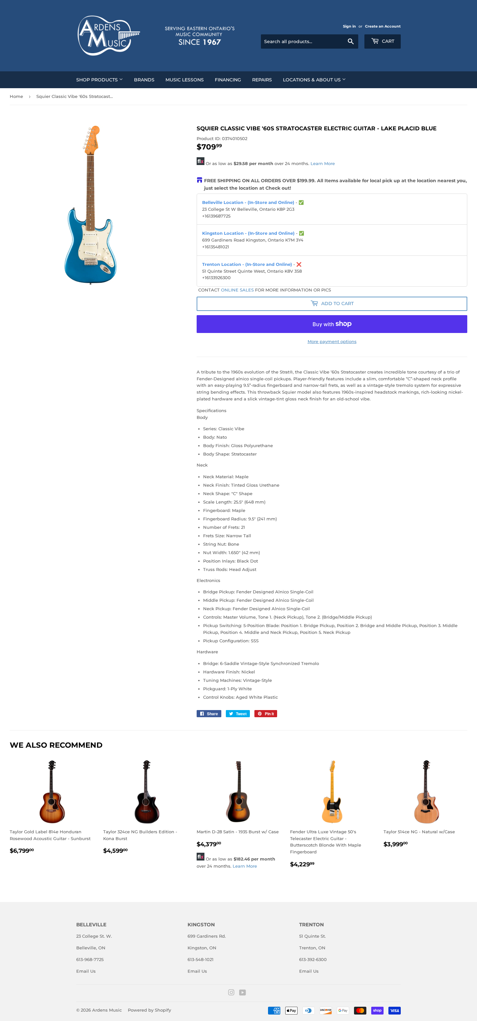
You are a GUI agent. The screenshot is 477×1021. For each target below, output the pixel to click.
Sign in (349, 26)
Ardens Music (107, 1010)
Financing (228, 80)
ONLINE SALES (237, 289)
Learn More (323, 163)
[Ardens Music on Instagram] (231, 993)
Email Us (86, 971)
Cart (387, 41)
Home (16, 96)
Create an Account (383, 26)
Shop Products (97, 80)
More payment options (332, 341)
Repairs (262, 80)
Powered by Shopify (149, 1010)
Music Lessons (184, 80)
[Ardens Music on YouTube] (242, 993)
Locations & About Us (312, 80)
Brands (144, 80)
